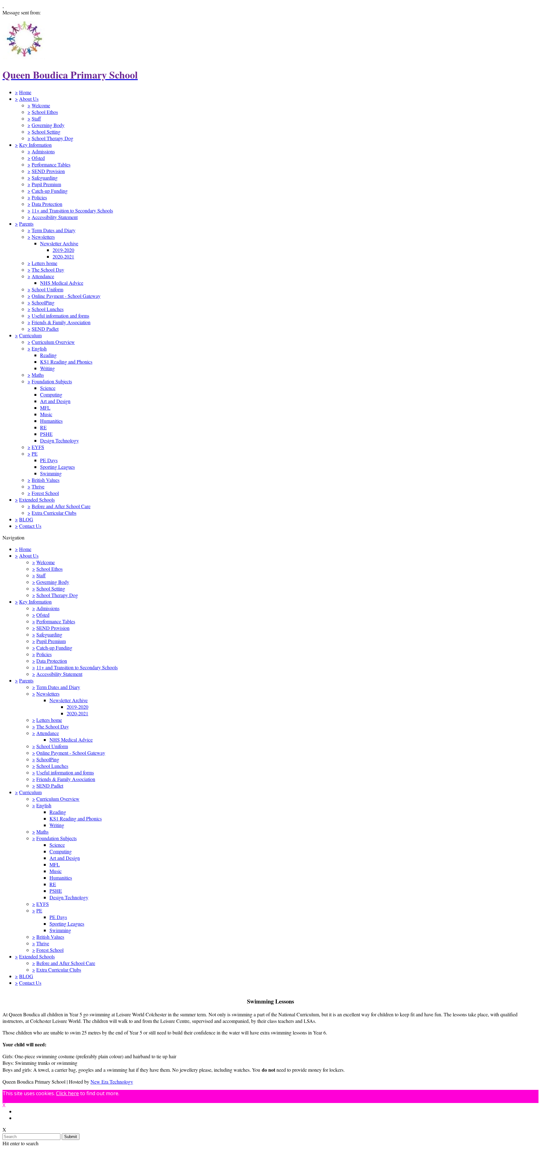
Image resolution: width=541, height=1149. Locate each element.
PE (35, 453)
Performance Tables (51, 164)
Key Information (35, 144)
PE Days (49, 460)
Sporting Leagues (57, 466)
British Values (45, 480)
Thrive (38, 486)
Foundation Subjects (52, 381)
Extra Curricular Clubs (54, 512)
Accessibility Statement (55, 217)
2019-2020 (63, 250)
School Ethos (45, 112)
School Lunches (48, 309)
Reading (48, 355)
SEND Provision (48, 171)
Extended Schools (37, 499)
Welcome (41, 105)
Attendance (43, 276)
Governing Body (48, 125)
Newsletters (43, 236)
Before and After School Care (61, 506)
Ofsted (38, 158)
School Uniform (47, 289)
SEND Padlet (45, 328)
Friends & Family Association (61, 322)
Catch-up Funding (50, 190)
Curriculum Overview (53, 342)
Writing (47, 368)
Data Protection (47, 204)
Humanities (51, 420)
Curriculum (30, 335)
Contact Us (30, 526)
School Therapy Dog (52, 138)
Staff (36, 118)
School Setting (46, 131)
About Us (29, 98)
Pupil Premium (46, 184)
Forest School (45, 493)
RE (43, 427)
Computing (51, 394)
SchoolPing (43, 302)
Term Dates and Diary (53, 230)
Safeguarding (45, 177)
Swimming (51, 473)
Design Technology (59, 440)
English (39, 348)
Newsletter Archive (59, 243)
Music (46, 414)
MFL (45, 407)
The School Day (48, 269)
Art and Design (55, 401)
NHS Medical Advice (61, 282)
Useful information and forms (60, 315)
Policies (39, 197)
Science (47, 388)
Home (25, 92)
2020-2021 (63, 256)
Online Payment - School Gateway (66, 296)
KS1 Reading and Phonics (66, 361)
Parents (26, 223)
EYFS (38, 447)
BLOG (26, 519)
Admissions (43, 151)
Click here (67, 1093)
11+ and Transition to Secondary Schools (72, 210)
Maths (38, 374)
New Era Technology (111, 1081)
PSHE (46, 434)
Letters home (44, 263)
